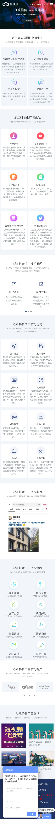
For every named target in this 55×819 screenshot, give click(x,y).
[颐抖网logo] (10, 4)
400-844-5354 (39, 4)
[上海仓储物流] (27, 527)
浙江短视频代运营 (40, 784)
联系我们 (42, 789)
